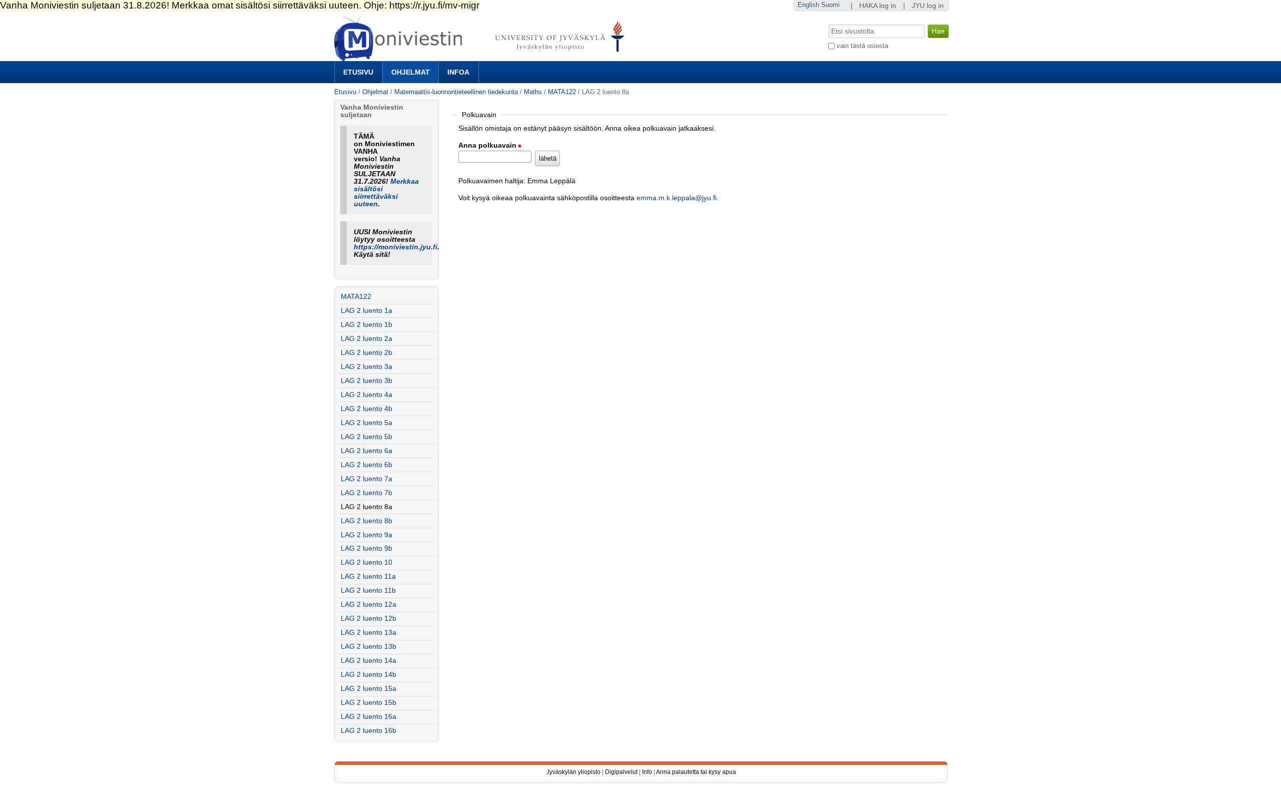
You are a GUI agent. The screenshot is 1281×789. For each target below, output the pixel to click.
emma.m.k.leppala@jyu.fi (676, 198)
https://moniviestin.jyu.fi (395, 247)
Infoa (458, 72)
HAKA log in (877, 6)
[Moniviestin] (482, 57)
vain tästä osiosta (862, 46)
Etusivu (358, 72)
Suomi (830, 5)
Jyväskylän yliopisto (573, 771)
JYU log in (928, 6)
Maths (533, 92)
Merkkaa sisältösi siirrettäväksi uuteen (386, 193)
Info (647, 771)
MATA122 (562, 92)
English (808, 5)
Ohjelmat (410, 72)
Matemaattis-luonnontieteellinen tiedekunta (456, 92)
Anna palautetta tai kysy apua (696, 771)
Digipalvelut (621, 771)
